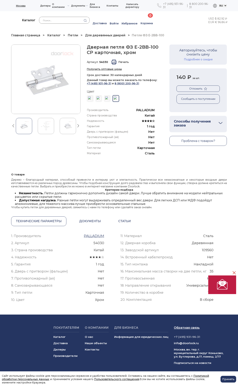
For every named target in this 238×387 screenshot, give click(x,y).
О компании (58, 5)
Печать (123, 62)
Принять (228, 379)
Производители (65, 356)
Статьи (124, 221)
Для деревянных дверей (105, 35)
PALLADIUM (145, 110)
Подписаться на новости (192, 363)
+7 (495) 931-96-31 (173, 5)
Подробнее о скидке (198, 59)
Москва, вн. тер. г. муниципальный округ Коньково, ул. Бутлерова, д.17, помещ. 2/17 (198, 353)
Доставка (60, 343)
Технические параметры (39, 221)
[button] (13, 125)
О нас (89, 337)
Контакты (112, 5)
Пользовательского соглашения (116, 379)
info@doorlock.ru (186, 343)
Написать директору (132, 5)
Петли (73, 35)
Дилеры (45, 5)
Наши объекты (96, 343)
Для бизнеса (95, 5)
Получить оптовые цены (104, 69)
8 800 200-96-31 (198, 5)
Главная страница (26, 35)
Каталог (53, 35)
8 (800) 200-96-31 (127, 83)
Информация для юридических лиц (141, 337)
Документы (78, 5)
